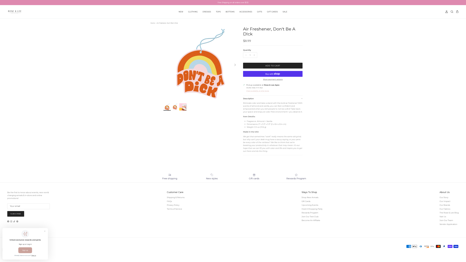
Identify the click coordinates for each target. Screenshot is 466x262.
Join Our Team (446, 220)
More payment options (273, 79)
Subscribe (15, 214)
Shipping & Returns (175, 197)
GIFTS (259, 12)
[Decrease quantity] (245, 55)
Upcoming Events (310, 205)
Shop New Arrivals (310, 197)
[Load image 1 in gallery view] (200, 64)
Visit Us (443, 216)
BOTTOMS (230, 12)
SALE (285, 12)
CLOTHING (193, 12)
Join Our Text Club (310, 216)
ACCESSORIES (245, 12)
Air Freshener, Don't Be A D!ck (167, 23)
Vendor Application (448, 224)
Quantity (247, 50)
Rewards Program (310, 213)
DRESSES (207, 12)
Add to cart (272, 66)
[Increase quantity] (255, 55)
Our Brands (445, 205)
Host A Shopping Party (312, 209)
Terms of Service (174, 209)
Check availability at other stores (257, 91)
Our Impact (445, 201)
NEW (181, 12)
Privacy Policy (173, 205)
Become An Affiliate (311, 220)
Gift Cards (306, 201)
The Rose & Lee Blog (449, 213)
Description (248, 98)
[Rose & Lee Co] (14, 12)
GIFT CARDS (272, 12)
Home (152, 23)
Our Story (444, 197)
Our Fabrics (445, 209)
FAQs (169, 201)
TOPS (218, 12)
